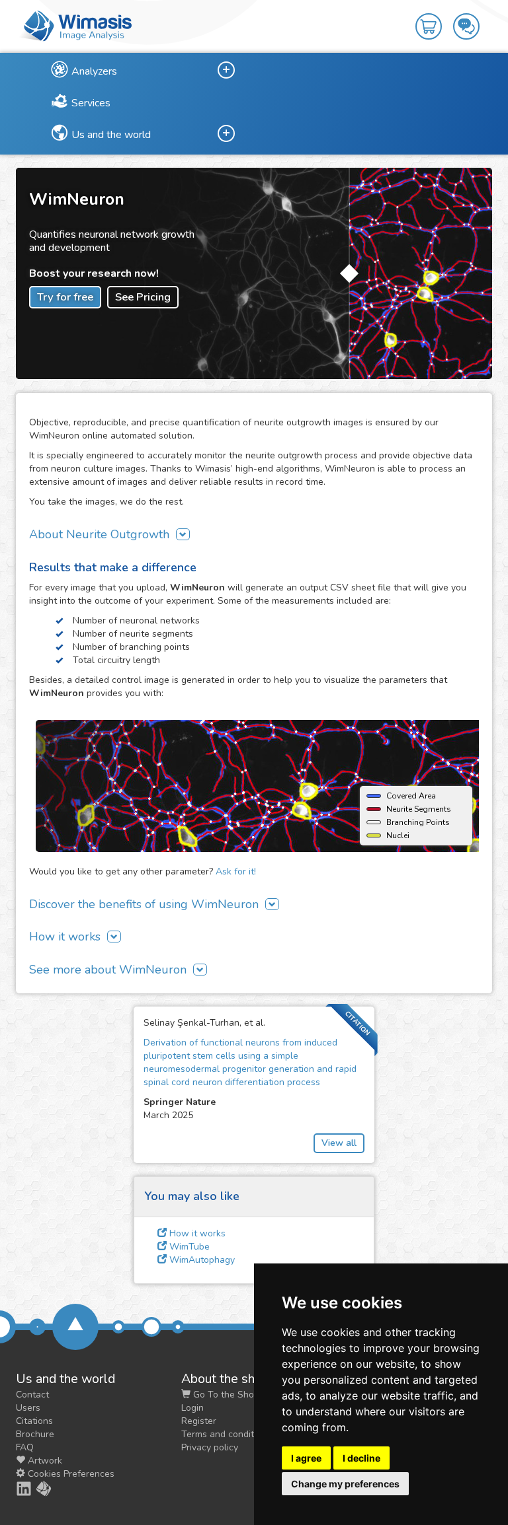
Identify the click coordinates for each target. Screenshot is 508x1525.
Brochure (35, 1434)
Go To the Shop (224, 1394)
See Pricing (143, 296)
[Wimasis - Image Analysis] (75, 25)
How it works (196, 1233)
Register (198, 1421)
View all (339, 1143)
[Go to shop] (434, 17)
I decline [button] (361, 1458)
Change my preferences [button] (345, 1483)
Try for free (65, 296)
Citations (34, 1421)
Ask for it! (236, 871)
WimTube (188, 1246)
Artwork (43, 1460)
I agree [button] (306, 1458)
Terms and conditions (226, 1434)
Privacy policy (209, 1447)
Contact (32, 1394)
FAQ (25, 1447)
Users (28, 1407)
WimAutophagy (201, 1260)
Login (192, 1407)
